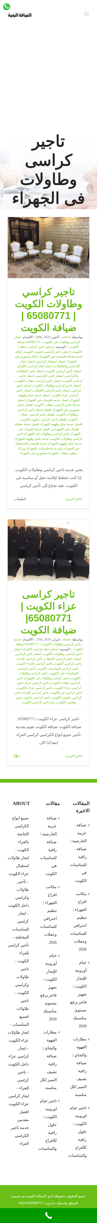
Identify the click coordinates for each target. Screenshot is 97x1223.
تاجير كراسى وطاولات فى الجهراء (47, 434)
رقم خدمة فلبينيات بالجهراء (45, 448)
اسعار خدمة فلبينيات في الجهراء (47, 400)
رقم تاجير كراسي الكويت (38, 702)
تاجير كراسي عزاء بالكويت (34, 688)
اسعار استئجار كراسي (51, 361)
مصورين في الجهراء (33, 453)
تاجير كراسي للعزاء (35, 692)
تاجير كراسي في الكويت (66, 692)
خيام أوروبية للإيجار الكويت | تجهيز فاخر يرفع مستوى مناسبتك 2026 (48, 987)
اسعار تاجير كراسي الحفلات (51, 390)
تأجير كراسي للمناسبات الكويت (58, 668)
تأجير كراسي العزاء (30, 659)
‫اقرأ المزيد (73, 499)
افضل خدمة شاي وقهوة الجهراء (61, 424)
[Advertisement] (48, 79)
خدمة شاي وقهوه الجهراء (65, 443)
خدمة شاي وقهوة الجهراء (32, 439)
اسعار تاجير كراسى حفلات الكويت (38, 381)
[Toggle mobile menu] (87, 13)
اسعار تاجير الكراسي (49, 376)
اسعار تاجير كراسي (28, 654)
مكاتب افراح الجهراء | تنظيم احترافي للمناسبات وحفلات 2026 (48, 914)
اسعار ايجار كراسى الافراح (35, 366)
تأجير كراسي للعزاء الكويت (34, 663)
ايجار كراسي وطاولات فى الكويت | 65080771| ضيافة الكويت (47, 342)
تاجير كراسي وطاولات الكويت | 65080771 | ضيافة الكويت (48, 248)
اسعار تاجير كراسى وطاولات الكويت (57, 385)
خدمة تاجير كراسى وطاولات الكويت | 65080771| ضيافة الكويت (48, 644)
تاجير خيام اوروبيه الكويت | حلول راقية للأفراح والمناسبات (48, 1125)
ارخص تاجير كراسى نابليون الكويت (47, 352)
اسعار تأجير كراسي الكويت (63, 371)
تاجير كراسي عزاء (37, 683)
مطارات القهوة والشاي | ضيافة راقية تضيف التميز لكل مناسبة (48, 1060)
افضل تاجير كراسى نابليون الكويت (43, 419)
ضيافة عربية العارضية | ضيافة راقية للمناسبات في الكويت (48, 846)
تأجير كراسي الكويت (68, 663)
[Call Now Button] (48, 1215)
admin (67, 337)
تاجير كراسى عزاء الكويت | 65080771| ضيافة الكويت (48, 550)
